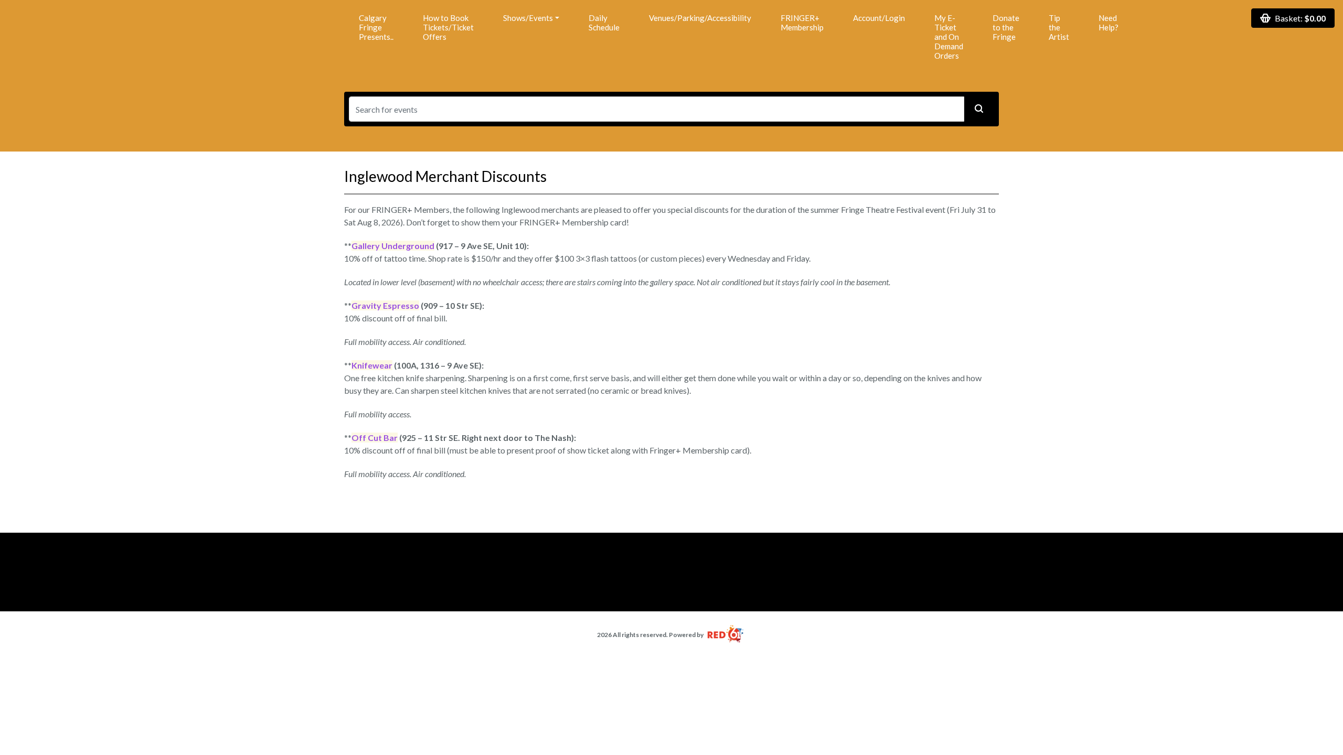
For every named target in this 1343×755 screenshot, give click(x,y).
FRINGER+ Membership (802, 22)
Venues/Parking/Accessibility (700, 18)
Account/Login (879, 18)
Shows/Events (528, 18)
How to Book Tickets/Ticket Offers (448, 27)
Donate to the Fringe (1006, 27)
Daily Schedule (604, 22)
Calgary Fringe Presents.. (376, 27)
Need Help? (1108, 22)
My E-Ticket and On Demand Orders (948, 36)
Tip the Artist (1059, 27)
